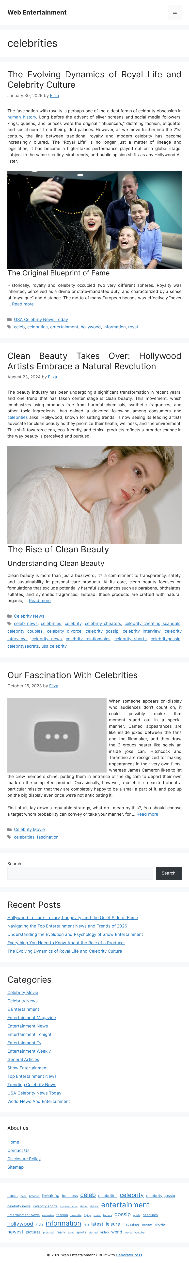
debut (84, 1206)
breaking (50, 1195)
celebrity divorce (64, 631)
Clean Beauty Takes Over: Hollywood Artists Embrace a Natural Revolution (94, 361)
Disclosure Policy (24, 1158)
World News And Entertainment (38, 1101)
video (104, 1232)
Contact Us (18, 1150)
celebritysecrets (23, 646)
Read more (23, 304)
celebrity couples (25, 631)
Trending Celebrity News (31, 1084)
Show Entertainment (27, 1067)
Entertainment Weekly (29, 1051)
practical (48, 1232)
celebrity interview (141, 631)
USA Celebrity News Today (41, 319)
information (114, 326)
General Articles (23, 1059)
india (39, 1224)
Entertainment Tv (24, 1042)
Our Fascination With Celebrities (72, 675)
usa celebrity (54, 646)
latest (97, 1224)
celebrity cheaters (103, 623)
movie (160, 1224)
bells (23, 1196)
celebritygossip (165, 638)
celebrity (73, 623)
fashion (62, 1215)
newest (15, 1231)
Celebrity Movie (29, 829)
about (12, 1195)
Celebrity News (29, 616)
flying (87, 1215)
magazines (131, 1224)
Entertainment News (27, 1026)
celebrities (37, 326)
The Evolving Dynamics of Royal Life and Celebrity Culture (64, 951)
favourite (75, 1215)
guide (136, 1215)
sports (81, 1232)
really (61, 1232)
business (70, 1195)
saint (71, 1232)
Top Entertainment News (32, 1076)
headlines (150, 1215)
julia (86, 1224)
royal (133, 326)
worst (128, 1232)
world (116, 1231)
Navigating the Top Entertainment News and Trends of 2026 (67, 926)
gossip (122, 1214)
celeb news (26, 623)
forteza (107, 1215)
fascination (48, 837)
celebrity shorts (130, 638)
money (147, 1224)
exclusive (48, 1215)
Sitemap (15, 1167)
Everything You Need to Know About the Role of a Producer (66, 942)
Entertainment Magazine (31, 1017)
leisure (113, 1224)
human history (21, 117)
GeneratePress (129, 1255)
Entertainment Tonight (29, 1034)
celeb (19, 326)
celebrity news (47, 638)
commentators (69, 1206)
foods (97, 1215)
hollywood (91, 326)
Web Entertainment (37, 12)
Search (14, 863)
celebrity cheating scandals (152, 623)
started (93, 1232)
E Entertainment (23, 1009)
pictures (33, 1232)
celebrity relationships (88, 638)
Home (13, 1142)
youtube (139, 1232)
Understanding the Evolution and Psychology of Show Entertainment (75, 934)
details (94, 1206)
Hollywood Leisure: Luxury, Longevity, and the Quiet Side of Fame (72, 917)
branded (34, 1196)
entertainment (64, 326)
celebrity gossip (102, 631)
